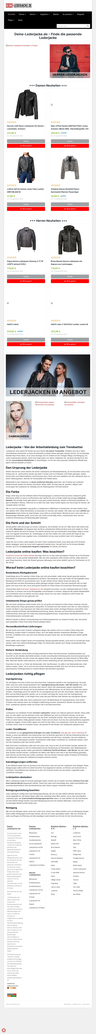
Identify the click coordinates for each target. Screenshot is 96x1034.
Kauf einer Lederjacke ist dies (32, 589)
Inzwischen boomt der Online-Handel (20, 555)
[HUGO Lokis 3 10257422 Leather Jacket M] (70, 303)
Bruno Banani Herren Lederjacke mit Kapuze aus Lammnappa (66, 262)
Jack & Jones (55, 887)
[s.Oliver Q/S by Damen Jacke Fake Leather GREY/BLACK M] (26, 167)
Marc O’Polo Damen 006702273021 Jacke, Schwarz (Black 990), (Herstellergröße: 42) (70, 127)
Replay (75, 862)
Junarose (54, 890)
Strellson (76, 876)
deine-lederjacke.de (13, 1004)
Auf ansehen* (26, 146)
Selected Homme (79, 872)
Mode (20, 20)
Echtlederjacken (34, 836)
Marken (56, 14)
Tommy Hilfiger (78, 890)
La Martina (76, 833)
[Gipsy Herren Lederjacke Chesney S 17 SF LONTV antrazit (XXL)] (26, 240)
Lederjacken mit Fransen (34, 852)
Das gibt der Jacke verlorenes (72, 733)
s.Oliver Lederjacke (79, 869)
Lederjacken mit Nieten (37, 865)
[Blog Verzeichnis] (15, 996)
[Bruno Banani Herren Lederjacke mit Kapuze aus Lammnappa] (70, 240)
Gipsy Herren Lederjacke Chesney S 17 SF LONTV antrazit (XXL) (25, 262)
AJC (52, 833)
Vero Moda (76, 894)
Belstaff (53, 840)
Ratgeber (80, 14)
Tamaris (75, 880)
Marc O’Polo (77, 840)
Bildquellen (67, 1004)
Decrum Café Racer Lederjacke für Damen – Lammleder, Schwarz (26, 127)
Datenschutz (77, 1004)
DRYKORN (54, 862)
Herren (32, 14)
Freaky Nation (55, 869)
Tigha (75, 883)
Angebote (44, 14)
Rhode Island (77, 865)
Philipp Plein (77, 854)
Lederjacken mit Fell (36, 847)
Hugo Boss (54, 883)
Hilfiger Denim (56, 880)
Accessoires (67, 14)
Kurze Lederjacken (35, 844)
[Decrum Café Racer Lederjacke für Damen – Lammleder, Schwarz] (26, 104)
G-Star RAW (55, 872)
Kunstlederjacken (35, 840)
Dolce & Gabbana (57, 858)
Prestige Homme (78, 858)
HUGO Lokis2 (13, 324)
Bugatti (53, 851)
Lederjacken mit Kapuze (34, 859)
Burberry (54, 854)
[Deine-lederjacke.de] (19, 5)
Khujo (53, 894)
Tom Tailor (76, 887)
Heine (53, 876)
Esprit (53, 865)
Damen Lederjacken (35, 827)
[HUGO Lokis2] (26, 303)
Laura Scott (77, 836)
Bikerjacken (33, 833)
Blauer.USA (55, 844)
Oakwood (76, 844)
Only (74, 847)
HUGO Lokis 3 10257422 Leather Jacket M (69, 324)
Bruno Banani (55, 847)
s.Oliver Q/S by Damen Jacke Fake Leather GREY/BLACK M (25, 190)
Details (26, 141)
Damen (22, 14)
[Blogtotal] (15, 988)
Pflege (10, 20)
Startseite (11, 14)
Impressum (86, 1004)
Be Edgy (54, 836)
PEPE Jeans (77, 851)
